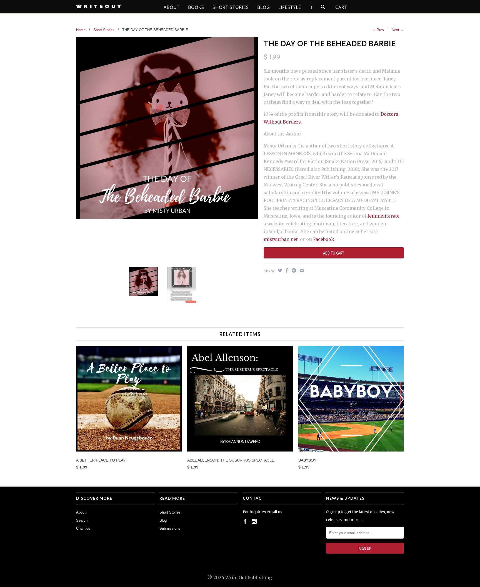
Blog (263, 7)
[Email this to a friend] (301, 270)
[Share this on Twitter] (279, 270)
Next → (398, 30)
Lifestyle (289, 7)
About (172, 7)
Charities (83, 528)
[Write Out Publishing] (115, 6)
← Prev (378, 30)
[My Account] (310, 7)
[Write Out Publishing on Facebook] (245, 521)
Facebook (323, 239)
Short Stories (230, 7)
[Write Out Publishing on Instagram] (254, 521)
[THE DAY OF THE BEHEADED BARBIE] (167, 128)
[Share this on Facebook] (286, 270)
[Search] (323, 7)
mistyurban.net (281, 239)
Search (82, 520)
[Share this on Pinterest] (293, 270)
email (272, 512)
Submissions (169, 528)
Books (196, 7)
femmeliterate (383, 216)
